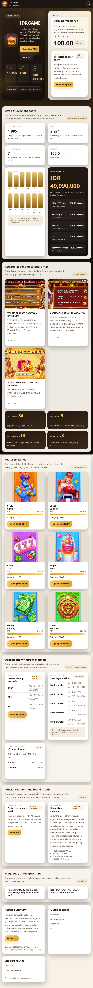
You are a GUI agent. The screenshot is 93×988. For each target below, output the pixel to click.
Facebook (14, 839)
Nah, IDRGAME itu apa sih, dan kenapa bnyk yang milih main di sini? (23, 892)
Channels (54, 923)
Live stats (54, 914)
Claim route (35, 340)
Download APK (29, 49)
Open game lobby (18, 524)
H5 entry (26, 938)
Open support (63, 91)
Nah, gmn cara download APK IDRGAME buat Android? (64, 891)
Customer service (13, 970)
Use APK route (17, 714)
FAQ (52, 928)
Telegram (14, 832)
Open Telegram (63, 84)
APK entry (11, 938)
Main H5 (27, 57)
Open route (15, 773)
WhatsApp (29, 832)
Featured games (57, 919)
